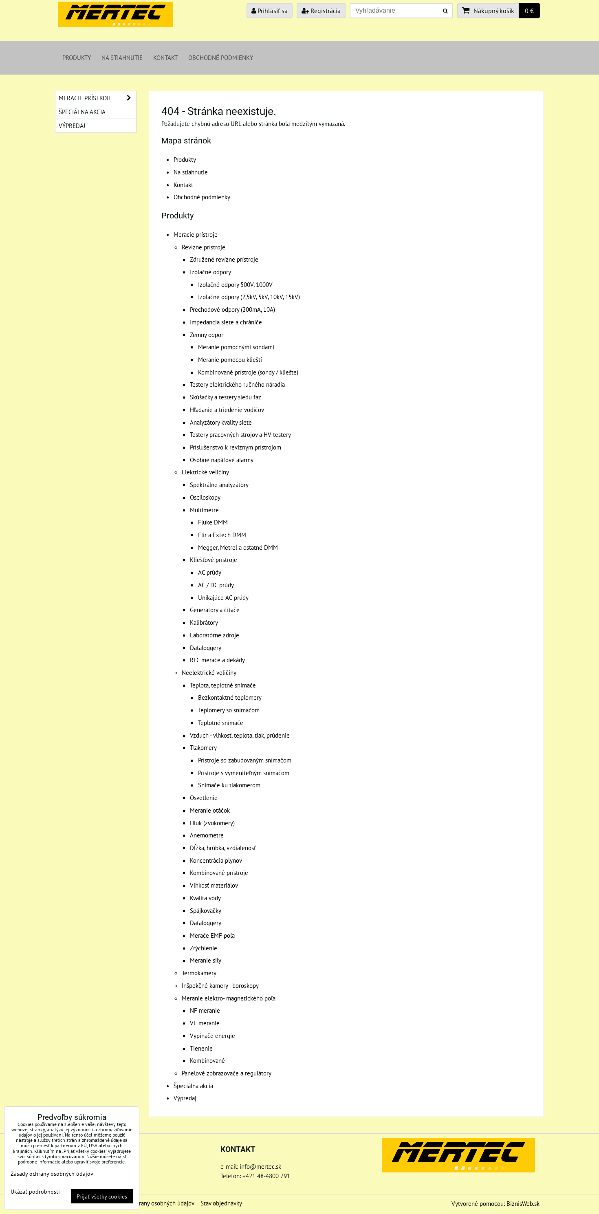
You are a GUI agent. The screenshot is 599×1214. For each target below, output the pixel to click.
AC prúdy (209, 572)
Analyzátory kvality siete (221, 422)
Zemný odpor (206, 334)
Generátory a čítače (215, 610)
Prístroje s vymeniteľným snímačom (243, 773)
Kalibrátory (204, 622)
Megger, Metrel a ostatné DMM (238, 547)
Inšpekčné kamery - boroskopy (220, 985)
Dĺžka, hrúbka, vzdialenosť (223, 848)
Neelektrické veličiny (209, 672)
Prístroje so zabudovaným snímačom (244, 760)
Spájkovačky (205, 910)
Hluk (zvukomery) (212, 823)
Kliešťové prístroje (213, 559)
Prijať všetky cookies (102, 1196)
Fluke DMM (213, 522)
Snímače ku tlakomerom (229, 785)
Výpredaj (185, 1098)
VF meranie (205, 1023)
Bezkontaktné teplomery (230, 697)
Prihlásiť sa (272, 11)
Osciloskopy (205, 497)
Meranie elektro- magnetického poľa (228, 998)
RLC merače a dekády (217, 660)
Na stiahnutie (122, 57)
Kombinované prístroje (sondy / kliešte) (248, 372)
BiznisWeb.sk (523, 1203)
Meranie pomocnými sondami (236, 347)
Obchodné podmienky (220, 57)
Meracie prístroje (196, 234)
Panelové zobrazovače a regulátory (226, 1073)
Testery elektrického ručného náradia (237, 384)
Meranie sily (205, 960)
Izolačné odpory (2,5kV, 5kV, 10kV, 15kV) (249, 297)
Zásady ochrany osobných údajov (152, 1203)
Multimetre (204, 510)
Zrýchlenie (203, 948)
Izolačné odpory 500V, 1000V (235, 284)
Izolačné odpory (210, 272)
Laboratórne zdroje (214, 635)
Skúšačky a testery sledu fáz (225, 397)
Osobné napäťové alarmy (221, 460)
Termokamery (199, 973)
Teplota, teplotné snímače (223, 685)
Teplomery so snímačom (229, 710)
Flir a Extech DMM (222, 535)
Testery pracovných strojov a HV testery (240, 434)
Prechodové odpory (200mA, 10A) (232, 309)
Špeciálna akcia (193, 1086)
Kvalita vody (205, 898)
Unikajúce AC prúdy (223, 597)
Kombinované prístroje (219, 872)
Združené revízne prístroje (224, 259)
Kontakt (165, 57)
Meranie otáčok (210, 810)
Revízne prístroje (203, 247)
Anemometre (207, 835)
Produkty (76, 57)
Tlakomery (203, 747)
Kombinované (207, 1060)
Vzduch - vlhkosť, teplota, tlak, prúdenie (240, 735)
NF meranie (205, 1010)
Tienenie (201, 1048)
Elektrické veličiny (205, 472)
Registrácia (325, 11)
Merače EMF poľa (212, 935)
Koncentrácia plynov (216, 860)
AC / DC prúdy (216, 585)
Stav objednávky (221, 1203)
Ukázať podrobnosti (35, 1191)
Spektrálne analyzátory (219, 484)
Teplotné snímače (220, 722)
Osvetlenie (204, 797)
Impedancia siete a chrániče (226, 322)
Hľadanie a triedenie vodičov (227, 409)
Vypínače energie (212, 1035)
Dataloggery (205, 647)
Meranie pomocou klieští (230, 359)
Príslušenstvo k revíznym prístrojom (235, 447)
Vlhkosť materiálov (214, 885)
